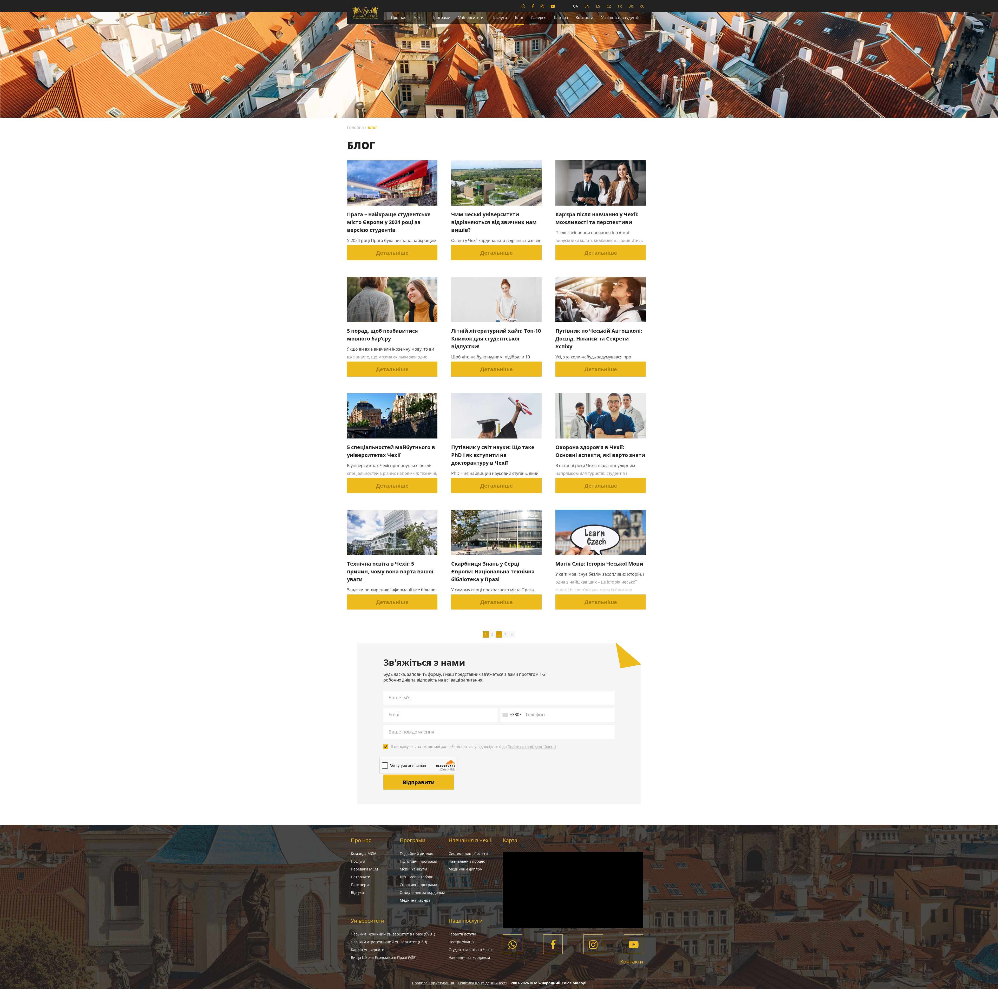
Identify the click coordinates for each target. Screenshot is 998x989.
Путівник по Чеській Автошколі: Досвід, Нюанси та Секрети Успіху (598, 338)
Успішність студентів (621, 17)
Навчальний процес (467, 861)
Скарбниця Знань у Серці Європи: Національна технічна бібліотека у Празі (493, 571)
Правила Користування (433, 982)
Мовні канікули (413, 869)
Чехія (419, 17)
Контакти (584, 17)
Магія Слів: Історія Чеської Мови (599, 563)
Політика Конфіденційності (482, 982)
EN (587, 6)
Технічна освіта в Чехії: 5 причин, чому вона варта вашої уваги (390, 571)
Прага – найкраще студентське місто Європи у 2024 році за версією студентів (389, 222)
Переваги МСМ (364, 869)
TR (620, 6)
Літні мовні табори (417, 876)
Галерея (538, 17)
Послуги (499, 17)
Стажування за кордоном (422, 892)
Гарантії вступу (462, 934)
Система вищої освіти (468, 853)
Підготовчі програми (418, 861)
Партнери (360, 884)
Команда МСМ (364, 853)
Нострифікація (462, 941)
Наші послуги (466, 920)
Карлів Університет (368, 949)
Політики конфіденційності (532, 746)
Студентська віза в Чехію (471, 949)
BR (630, 6)
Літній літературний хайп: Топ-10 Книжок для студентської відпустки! (496, 338)
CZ (609, 6)
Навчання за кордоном (469, 957)
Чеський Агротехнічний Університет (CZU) (389, 941)
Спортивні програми (418, 884)
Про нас (398, 17)
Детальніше (392, 252)
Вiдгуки (357, 892)
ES (598, 6)
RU (642, 6)
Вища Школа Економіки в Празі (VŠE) (383, 957)
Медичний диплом (465, 869)
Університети (471, 17)
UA (575, 6)
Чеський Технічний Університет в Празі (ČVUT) (393, 934)
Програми (440, 17)
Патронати (360, 876)
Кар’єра (561, 17)
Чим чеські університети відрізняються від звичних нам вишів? (494, 222)
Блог (519, 17)
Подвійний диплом (417, 853)
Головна (355, 127)
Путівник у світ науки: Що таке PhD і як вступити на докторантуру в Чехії (492, 455)
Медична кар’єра (415, 900)
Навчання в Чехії (470, 840)
